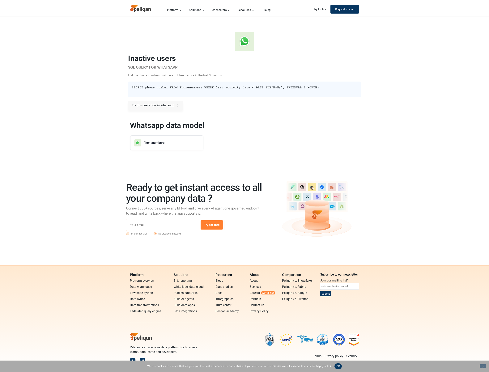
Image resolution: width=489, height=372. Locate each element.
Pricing (266, 10)
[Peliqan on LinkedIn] (142, 360)
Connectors (219, 10)
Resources (244, 10)
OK (338, 366)
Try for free (212, 225)
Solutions (195, 10)
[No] (483, 366)
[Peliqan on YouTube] (133, 360)
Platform (172, 10)
